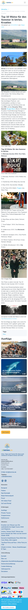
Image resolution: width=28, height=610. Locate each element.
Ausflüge (4, 510)
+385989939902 (6, 476)
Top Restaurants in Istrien (9, 319)
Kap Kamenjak (5, 493)
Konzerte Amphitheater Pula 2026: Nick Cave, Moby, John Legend (13, 539)
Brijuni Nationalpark (7, 496)
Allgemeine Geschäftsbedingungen (12, 561)
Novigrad (4, 488)
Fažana (3, 490)
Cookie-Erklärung (6, 566)
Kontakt (3, 556)
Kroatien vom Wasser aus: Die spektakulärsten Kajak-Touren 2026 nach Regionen (12, 527)
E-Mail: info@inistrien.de (8, 472)
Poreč (3, 498)
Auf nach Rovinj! (6, 503)
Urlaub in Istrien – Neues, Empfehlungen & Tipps (13, 548)
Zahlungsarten (5, 569)
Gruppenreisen (5, 515)
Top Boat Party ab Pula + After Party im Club (14, 543)
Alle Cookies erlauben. (8, 607)
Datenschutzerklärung (8, 564)
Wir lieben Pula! (6, 501)
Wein (4, 334)
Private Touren (6, 513)
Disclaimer (4, 571)
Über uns (4, 558)
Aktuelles (4, 9)
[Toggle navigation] (25, 2)
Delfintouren (5, 518)
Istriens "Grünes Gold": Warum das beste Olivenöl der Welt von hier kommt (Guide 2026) (14, 533)
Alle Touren (5, 432)
